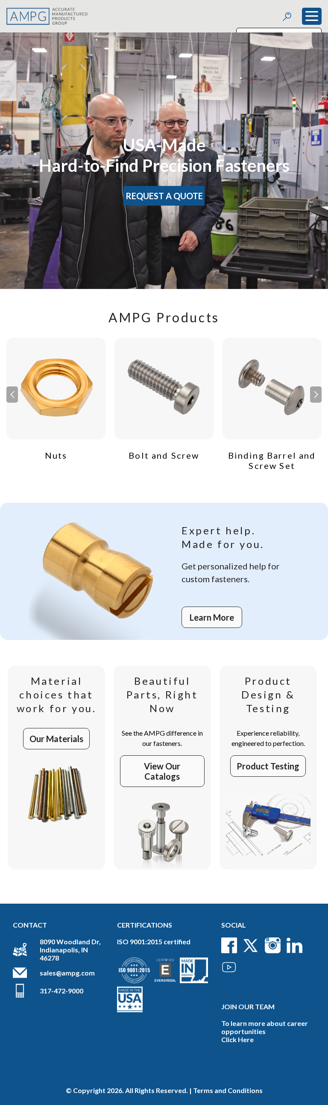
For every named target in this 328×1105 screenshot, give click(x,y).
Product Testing (268, 766)
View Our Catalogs (162, 771)
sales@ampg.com (67, 973)
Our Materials (56, 739)
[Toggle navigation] (312, 16)
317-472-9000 (61, 991)
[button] (316, 394)
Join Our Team (248, 1006)
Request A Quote (164, 196)
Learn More (212, 617)
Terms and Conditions (228, 1090)
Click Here (237, 1039)
